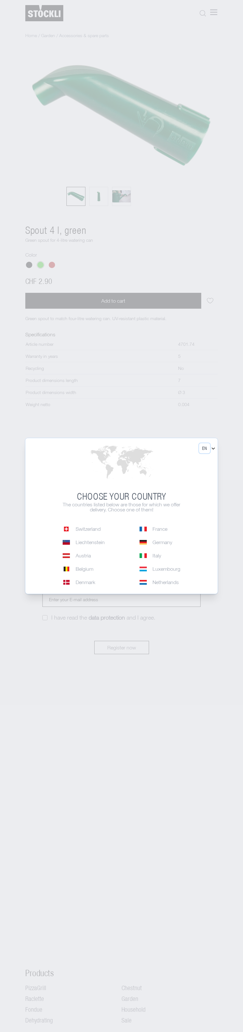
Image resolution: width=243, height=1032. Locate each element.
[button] (204, 448)
